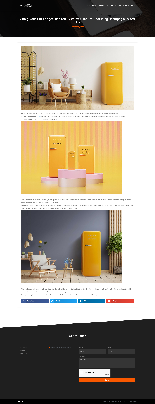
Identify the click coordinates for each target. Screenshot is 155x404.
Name (81, 347)
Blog (119, 5)
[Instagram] (22, 401)
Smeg (39, 116)
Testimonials (111, 5)
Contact (134, 5)
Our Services (91, 5)
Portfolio (101, 5)
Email (109, 347)
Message (82, 356)
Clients (126, 5)
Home (81, 5)
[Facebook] (19, 401)
